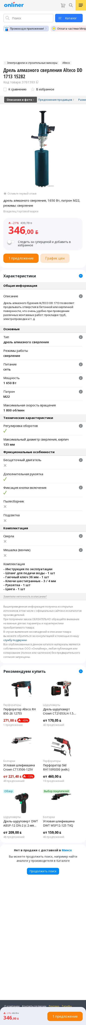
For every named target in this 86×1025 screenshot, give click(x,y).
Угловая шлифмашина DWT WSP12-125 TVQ (59, 823)
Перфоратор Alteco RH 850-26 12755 (19, 711)
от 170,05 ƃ (52, 720)
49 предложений (13, 781)
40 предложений (53, 725)
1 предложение (13, 725)
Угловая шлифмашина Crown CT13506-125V (19, 767)
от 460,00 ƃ (52, 776)
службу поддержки (15, 640)
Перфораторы (12, 705)
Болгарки (9, 761)
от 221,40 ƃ (12, 776)
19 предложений (53, 781)
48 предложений (13, 837)
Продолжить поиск (43, 871)
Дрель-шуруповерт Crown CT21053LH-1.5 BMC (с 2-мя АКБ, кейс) (59, 711)
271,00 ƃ (9, 720)
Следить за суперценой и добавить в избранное (44, 243)
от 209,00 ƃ (12, 832)
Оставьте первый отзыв (22, 193)
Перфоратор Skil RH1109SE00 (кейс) (56, 767)
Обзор (8, 791)
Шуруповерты (51, 705)
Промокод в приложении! (27, 28)
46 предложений (53, 837)
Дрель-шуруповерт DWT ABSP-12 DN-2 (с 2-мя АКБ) (20, 823)
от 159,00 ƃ (52, 832)
